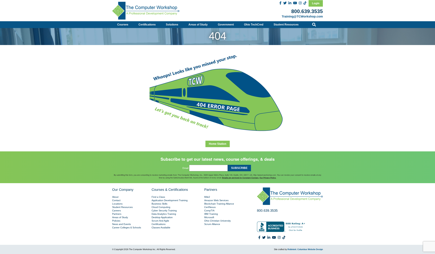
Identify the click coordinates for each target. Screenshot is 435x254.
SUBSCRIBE (239, 168)
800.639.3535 (307, 11)
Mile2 (207, 197)
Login (315, 3)
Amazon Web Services (216, 200)
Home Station (217, 143)
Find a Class (158, 197)
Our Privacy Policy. (267, 177)
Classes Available (161, 227)
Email (185, 168)
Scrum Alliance (212, 224)
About (115, 197)
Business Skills (159, 203)
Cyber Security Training (164, 210)
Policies (116, 220)
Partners (116, 214)
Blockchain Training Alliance (219, 203)
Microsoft (209, 217)
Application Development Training (170, 200)
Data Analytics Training (164, 214)
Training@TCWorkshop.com (302, 16)
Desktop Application (162, 217)
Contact (116, 200)
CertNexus (210, 207)
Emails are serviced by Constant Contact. (240, 177)
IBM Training (211, 214)
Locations (117, 203)
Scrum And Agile (160, 220)
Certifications (147, 24)
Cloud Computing (161, 207)
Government (226, 24)
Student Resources (286, 24)
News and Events (121, 224)
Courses (122, 24)
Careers (116, 210)
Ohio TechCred (253, 24)
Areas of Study (198, 24)
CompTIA (209, 210)
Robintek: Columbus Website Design (305, 249)
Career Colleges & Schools (126, 227)
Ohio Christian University (217, 220)
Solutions (172, 24)
